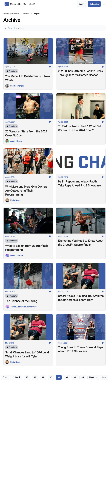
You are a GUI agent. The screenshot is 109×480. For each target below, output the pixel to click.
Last (104, 377)
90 (51, 377)
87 (27, 377)
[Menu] (104, 3)
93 (74, 377)
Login (81, 4)
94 (82, 377)
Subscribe (94, 4)
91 (58, 377)
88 (35, 377)
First (5, 377)
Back (17, 377)
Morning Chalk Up (11, 14)
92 (66, 377)
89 (43, 377)
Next (91, 377)
